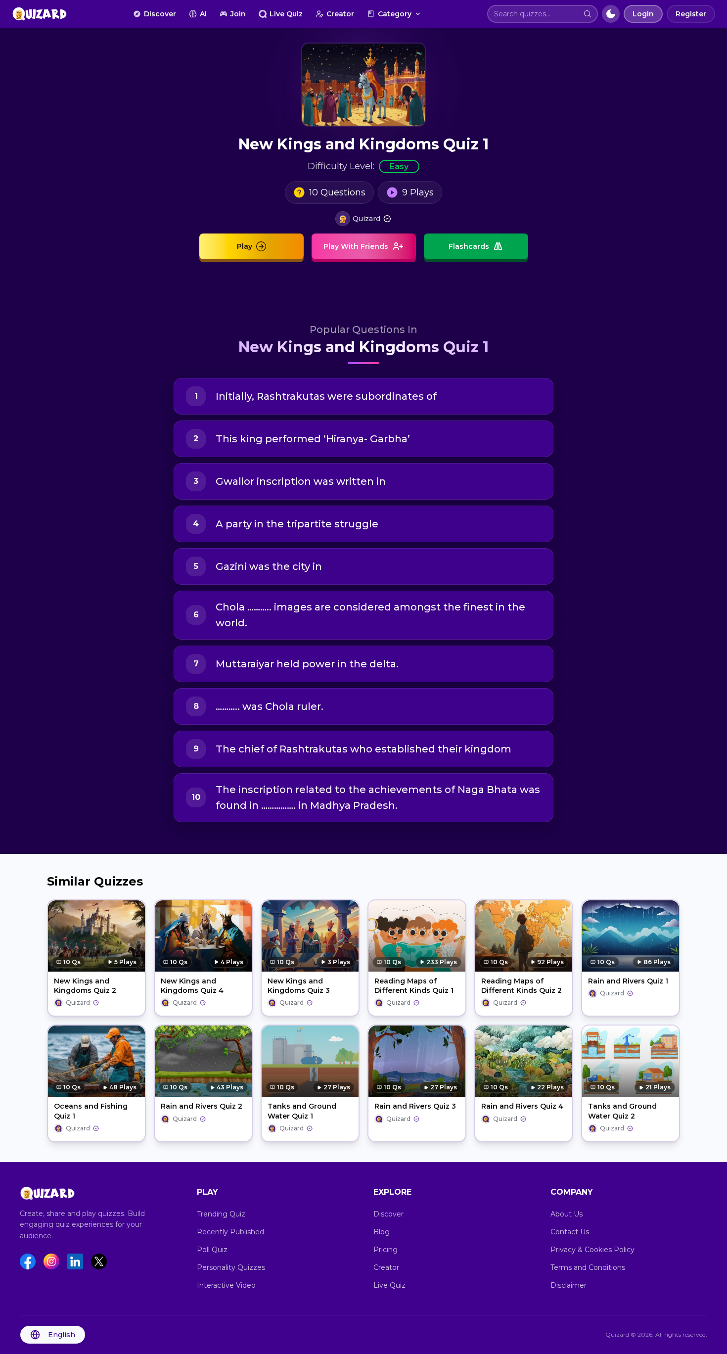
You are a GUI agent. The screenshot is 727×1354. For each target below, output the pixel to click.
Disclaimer (568, 1285)
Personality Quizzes (231, 1267)
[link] (363, 219)
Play (244, 246)
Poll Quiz (212, 1249)
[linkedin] (75, 1261)
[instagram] (51, 1261)
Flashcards (469, 246)
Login (643, 13)
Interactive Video (226, 1285)
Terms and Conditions (587, 1267)
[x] (99, 1261)
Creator (340, 13)
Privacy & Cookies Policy (592, 1249)
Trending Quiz (221, 1214)
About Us (566, 1214)
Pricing (385, 1249)
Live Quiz (286, 13)
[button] (587, 13)
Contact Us (569, 1231)
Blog (381, 1231)
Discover (160, 13)
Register (691, 13)
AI (203, 13)
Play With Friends (355, 246)
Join (238, 13)
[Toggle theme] (611, 14)
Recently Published (230, 1231)
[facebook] (28, 1261)
